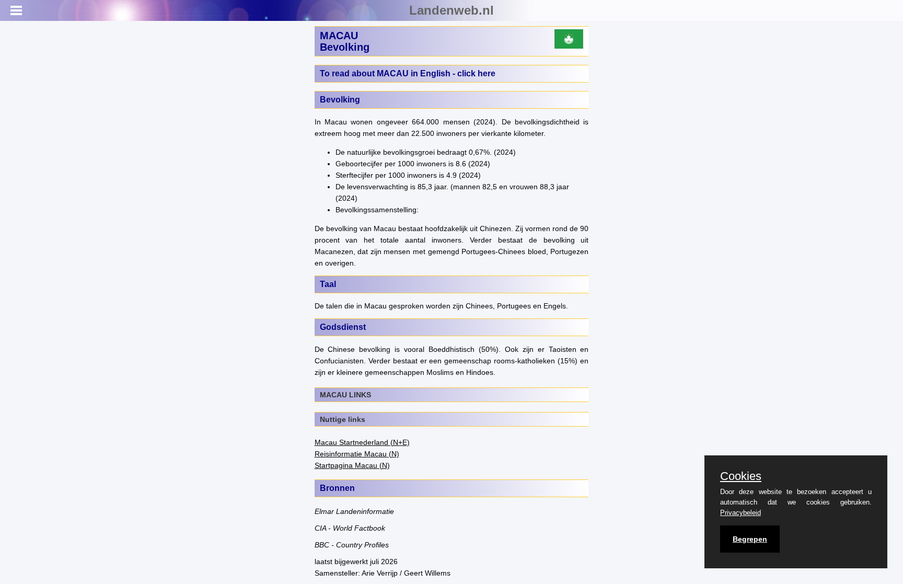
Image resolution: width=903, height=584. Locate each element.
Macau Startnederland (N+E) (362, 442)
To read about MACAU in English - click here (407, 73)
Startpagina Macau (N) (352, 465)
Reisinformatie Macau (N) (357, 454)
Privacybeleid (740, 513)
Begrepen (750, 539)
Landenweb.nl (451, 10)
